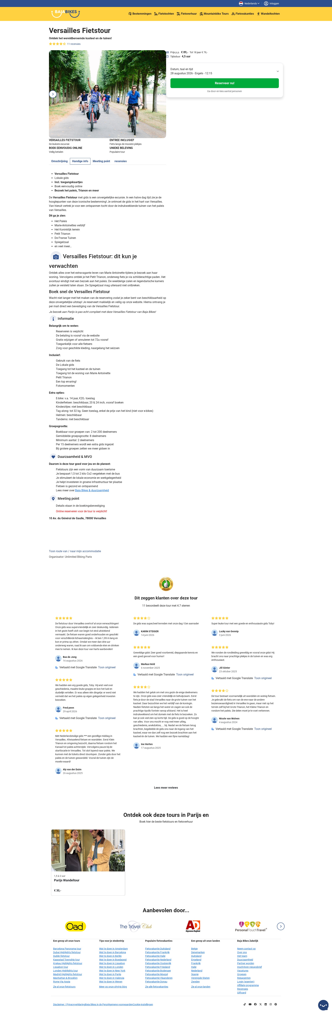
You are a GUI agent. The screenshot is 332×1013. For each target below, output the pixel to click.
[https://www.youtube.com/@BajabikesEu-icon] (250, 1004)
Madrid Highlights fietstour (67, 974)
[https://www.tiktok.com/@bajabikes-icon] (245, 1004)
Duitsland (196, 956)
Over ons (242, 952)
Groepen (241, 974)
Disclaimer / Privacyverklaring (69, 1004)
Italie (193, 967)
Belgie (194, 948)
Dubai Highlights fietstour (67, 952)
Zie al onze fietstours (64, 986)
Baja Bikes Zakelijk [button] (247, 940)
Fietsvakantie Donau (156, 981)
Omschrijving (59, 161)
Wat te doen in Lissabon (112, 963)
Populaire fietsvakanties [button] (158, 940)
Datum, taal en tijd (181, 69)
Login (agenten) (245, 981)
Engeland (196, 959)
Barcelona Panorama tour (67, 948)
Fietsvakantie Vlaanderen (159, 978)
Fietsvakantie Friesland (157, 967)
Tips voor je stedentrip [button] (111, 940)
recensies (121, 161)
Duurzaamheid (245, 959)
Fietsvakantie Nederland (158, 959)
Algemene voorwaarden (120, 1004)
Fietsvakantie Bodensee (158, 970)
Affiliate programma (248, 985)
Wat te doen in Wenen (110, 981)
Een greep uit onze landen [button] (205, 940)
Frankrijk (196, 963)
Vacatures (242, 970)
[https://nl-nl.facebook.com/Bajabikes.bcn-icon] (255, 1004)
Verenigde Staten (200, 978)
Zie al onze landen (200, 986)
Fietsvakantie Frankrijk (157, 952)
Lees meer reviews (166, 787)
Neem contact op (246, 948)
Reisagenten (244, 978)
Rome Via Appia (61, 981)
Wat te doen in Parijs (110, 974)
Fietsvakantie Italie (155, 956)
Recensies (242, 989)
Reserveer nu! (224, 83)
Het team (242, 956)
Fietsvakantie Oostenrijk (158, 963)
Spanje (195, 974)
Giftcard (241, 992)
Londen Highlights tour (65, 970)
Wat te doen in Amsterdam (113, 948)
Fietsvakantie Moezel (156, 974)
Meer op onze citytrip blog (113, 986)
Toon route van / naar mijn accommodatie (75, 551)
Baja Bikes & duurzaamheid (92, 490)
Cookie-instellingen (143, 1004)
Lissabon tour (60, 967)
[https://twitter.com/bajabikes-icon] (260, 1004)
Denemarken (198, 952)
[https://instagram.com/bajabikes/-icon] (271, 1004)
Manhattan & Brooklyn (65, 978)
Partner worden (245, 963)
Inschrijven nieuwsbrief (249, 967)
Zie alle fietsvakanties (156, 986)
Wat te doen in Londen (111, 967)
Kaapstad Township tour (66, 959)
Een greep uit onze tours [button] (66, 940)
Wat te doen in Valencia (111, 978)
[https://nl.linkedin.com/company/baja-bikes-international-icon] (266, 1004)
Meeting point (101, 161)
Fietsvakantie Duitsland (157, 948)
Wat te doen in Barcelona (112, 952)
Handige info (80, 161)
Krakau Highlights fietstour (67, 963)
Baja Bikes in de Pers (96, 1004)
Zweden (195, 981)
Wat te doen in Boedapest (113, 959)
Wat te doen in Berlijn (110, 956)
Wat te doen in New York (112, 970)
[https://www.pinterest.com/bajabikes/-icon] (275, 1004)
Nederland (196, 970)
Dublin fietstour (61, 956)
